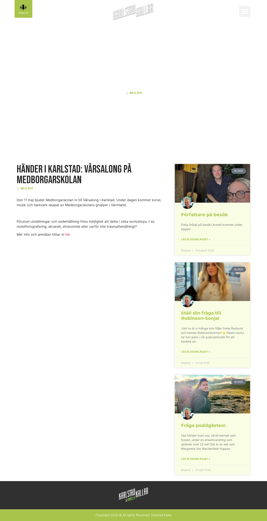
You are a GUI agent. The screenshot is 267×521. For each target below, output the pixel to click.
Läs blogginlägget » (195, 239)
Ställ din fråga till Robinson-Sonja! (201, 315)
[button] (244, 11)
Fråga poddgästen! (203, 425)
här (67, 234)
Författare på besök (204, 214)
